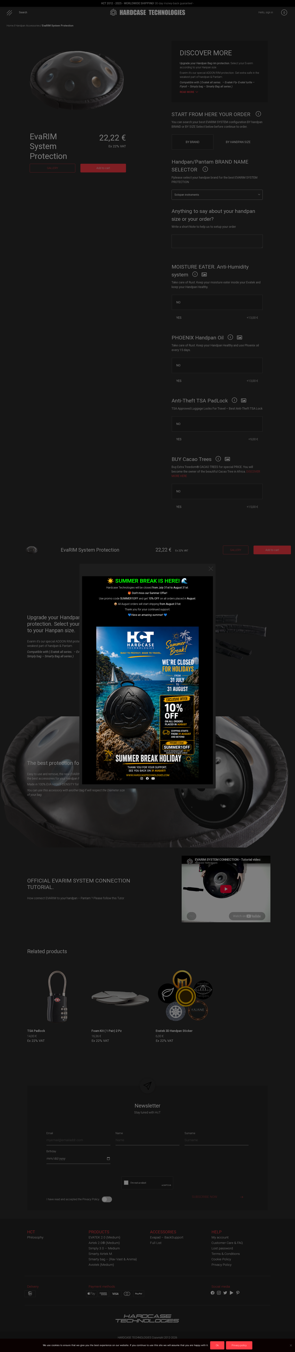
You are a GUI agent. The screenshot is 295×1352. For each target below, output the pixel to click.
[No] (290, 1345)
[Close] (211, 568)
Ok (217, 1345)
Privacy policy (239, 1345)
